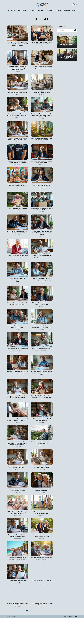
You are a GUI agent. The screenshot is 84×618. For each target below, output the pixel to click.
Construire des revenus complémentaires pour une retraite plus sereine (41, 466)
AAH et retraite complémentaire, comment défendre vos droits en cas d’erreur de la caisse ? (41, 373)
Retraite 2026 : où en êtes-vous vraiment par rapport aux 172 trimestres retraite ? (42, 67)
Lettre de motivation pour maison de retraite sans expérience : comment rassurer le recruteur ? (42, 185)
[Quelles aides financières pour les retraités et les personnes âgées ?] (17, 246)
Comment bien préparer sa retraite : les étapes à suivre (42, 604)
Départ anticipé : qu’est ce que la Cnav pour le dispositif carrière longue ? (17, 466)
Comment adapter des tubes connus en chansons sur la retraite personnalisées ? (17, 114)
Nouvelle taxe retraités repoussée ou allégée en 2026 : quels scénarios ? (42, 349)
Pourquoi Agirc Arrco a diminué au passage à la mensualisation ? (42, 256)
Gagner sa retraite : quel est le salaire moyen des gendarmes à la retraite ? (17, 161)
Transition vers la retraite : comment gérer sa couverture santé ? (41, 558)
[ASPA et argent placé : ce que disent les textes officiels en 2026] (42, 409)
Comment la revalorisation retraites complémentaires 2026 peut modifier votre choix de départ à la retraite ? (17, 443)
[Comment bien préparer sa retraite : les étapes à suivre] (42, 594)
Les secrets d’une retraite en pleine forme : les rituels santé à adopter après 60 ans (41, 581)
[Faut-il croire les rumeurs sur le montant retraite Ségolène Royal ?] (42, 152)
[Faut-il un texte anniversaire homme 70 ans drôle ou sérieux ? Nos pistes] (17, 362)
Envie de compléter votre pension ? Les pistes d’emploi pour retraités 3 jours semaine (42, 232)
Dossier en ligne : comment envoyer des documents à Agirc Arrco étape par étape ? (42, 279)
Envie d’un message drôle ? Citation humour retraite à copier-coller (17, 209)
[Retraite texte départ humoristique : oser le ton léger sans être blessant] (42, 199)
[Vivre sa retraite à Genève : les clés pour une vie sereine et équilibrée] (42, 525)
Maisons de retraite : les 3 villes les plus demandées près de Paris (17, 512)
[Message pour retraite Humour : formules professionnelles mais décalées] (42, 33)
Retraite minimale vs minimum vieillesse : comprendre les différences (41, 489)
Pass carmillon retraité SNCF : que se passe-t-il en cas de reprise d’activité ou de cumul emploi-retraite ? (17, 43)
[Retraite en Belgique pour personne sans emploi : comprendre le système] (17, 480)
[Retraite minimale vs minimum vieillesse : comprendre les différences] (42, 480)
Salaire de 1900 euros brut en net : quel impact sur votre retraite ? (17, 326)
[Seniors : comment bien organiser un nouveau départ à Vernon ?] (42, 502)
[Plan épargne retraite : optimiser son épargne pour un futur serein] (17, 525)
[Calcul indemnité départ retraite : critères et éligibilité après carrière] (42, 129)
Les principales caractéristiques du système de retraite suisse (17, 604)
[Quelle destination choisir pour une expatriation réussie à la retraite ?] (17, 548)
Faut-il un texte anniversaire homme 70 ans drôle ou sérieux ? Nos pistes (17, 372)
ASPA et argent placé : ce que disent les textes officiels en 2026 (42, 419)
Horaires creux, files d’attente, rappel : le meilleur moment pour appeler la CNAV (41, 326)
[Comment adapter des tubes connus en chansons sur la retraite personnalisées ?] (17, 104)
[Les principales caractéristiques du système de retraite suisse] (17, 594)
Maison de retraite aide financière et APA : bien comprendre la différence (17, 303)
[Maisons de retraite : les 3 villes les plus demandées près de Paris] (17, 502)
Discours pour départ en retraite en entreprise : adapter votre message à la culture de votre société (17, 68)
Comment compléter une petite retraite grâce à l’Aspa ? (17, 581)
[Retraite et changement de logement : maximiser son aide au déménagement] (17, 81)
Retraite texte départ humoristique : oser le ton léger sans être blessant (42, 209)
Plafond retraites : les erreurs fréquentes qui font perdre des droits (42, 303)
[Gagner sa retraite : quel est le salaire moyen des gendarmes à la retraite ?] (17, 152)
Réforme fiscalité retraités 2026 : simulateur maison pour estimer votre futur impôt (17, 280)
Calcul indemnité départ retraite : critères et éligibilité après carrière (41, 138)
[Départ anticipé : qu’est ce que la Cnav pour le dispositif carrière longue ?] (17, 457)
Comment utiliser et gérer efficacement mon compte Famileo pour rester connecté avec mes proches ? (67, 56)
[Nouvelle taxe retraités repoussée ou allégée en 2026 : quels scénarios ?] (42, 339)
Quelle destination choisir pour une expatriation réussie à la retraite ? (17, 558)
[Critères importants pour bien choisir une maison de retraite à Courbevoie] (42, 81)
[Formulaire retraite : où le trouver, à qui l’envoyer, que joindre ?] (17, 339)
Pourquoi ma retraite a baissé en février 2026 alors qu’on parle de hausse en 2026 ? (17, 396)
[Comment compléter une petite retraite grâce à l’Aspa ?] (17, 571)
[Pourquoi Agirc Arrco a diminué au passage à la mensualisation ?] (42, 246)
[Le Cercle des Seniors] (42, 4)
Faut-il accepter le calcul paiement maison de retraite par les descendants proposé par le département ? (42, 115)
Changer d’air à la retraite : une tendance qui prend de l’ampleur (41, 442)
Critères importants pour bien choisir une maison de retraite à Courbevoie (41, 91)
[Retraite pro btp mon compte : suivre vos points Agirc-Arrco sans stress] (17, 222)
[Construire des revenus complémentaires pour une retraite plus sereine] (42, 457)
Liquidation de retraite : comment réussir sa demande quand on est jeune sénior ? (17, 419)
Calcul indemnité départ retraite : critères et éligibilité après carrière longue (17, 184)
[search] (73, 4)
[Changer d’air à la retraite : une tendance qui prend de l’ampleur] (42, 432)
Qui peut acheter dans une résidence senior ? (66, 45)
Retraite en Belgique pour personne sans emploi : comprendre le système (17, 489)
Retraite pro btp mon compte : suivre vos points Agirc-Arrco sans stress (17, 231)
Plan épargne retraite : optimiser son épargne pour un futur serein (17, 535)
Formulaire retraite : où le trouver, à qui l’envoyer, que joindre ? (17, 349)
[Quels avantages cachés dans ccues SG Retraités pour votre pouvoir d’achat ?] (17, 129)
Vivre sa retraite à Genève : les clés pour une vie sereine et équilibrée (42, 535)
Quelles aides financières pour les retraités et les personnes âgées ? (17, 256)
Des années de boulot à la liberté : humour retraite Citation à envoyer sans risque (41, 396)
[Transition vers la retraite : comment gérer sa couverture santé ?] (42, 548)
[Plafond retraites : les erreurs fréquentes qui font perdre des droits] (42, 293)
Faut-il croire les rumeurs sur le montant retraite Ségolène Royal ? (41, 161)
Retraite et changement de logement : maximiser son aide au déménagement (17, 91)
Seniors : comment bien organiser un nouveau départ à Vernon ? (41, 512)
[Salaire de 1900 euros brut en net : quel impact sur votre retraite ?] (17, 316)
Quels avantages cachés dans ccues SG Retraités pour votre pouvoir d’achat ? (17, 138)
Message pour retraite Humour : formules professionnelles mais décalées (41, 42)
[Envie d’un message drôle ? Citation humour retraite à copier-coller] (17, 199)
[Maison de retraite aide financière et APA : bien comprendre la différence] (17, 293)
